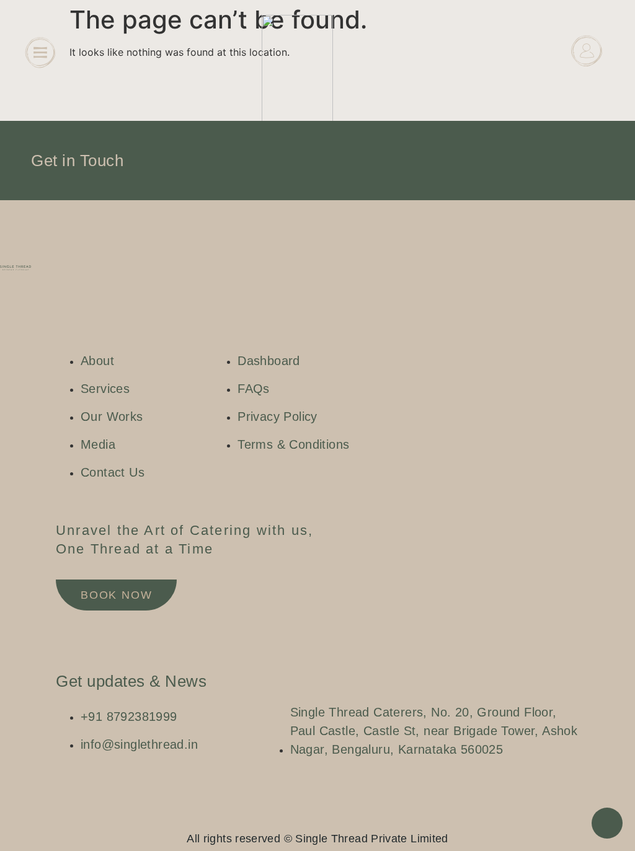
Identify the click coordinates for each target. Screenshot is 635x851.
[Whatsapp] (329, 817)
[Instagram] (292, 817)
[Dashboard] (586, 50)
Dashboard (587, 81)
